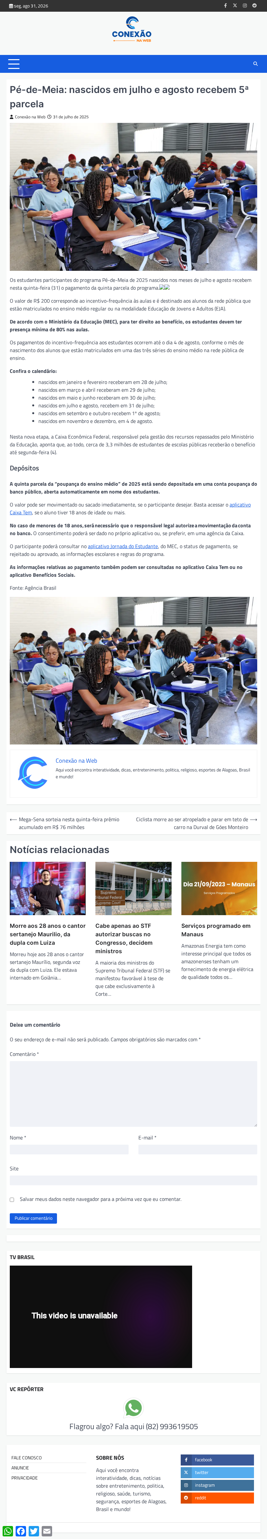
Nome (18, 1137)
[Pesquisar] (255, 64)
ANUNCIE (20, 1468)
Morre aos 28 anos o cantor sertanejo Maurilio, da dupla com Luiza (48, 934)
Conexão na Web (30, 117)
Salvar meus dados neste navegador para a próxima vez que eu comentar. (100, 1199)
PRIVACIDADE (24, 1478)
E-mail (147, 1137)
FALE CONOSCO (26, 1457)
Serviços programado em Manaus (216, 930)
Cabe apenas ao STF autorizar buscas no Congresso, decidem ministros (124, 938)
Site (14, 1168)
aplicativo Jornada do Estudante (123, 546)
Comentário (24, 1054)
